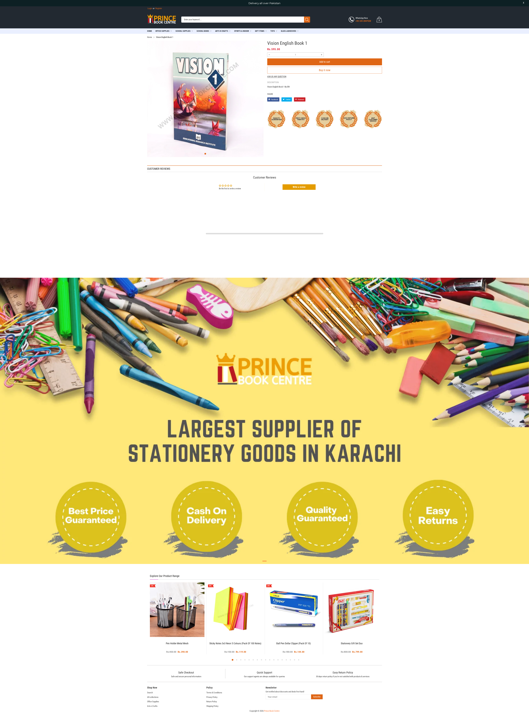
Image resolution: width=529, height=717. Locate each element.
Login (150, 8)
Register (157, 8)
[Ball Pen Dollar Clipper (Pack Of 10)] (235, 609)
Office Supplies (162, 31)
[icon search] (307, 20)
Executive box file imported (351, 643)
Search (150, 692)
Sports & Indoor (241, 31)
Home (149, 31)
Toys (272, 31)
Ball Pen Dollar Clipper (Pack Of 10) (235, 643)
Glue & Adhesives (288, 31)
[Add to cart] (173, 631)
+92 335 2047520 (363, 21)
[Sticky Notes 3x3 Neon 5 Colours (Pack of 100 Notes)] (177, 609)
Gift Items (259, 31)
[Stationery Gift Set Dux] (293, 609)
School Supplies (183, 31)
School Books (203, 31)
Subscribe (317, 697)
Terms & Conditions (214, 692)
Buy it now (324, 70)
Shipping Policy (212, 706)
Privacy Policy (211, 697)
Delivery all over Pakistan (264, 3)
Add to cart (324, 61)
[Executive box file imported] (351, 609)
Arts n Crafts (152, 706)
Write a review (299, 187)
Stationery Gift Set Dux (293, 643)
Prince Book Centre (272, 711)
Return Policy (211, 701)
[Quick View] (180, 629)
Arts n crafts (221, 31)
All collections (152, 697)
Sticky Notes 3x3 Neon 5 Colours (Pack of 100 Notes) (177, 643)
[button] (205, 153)
